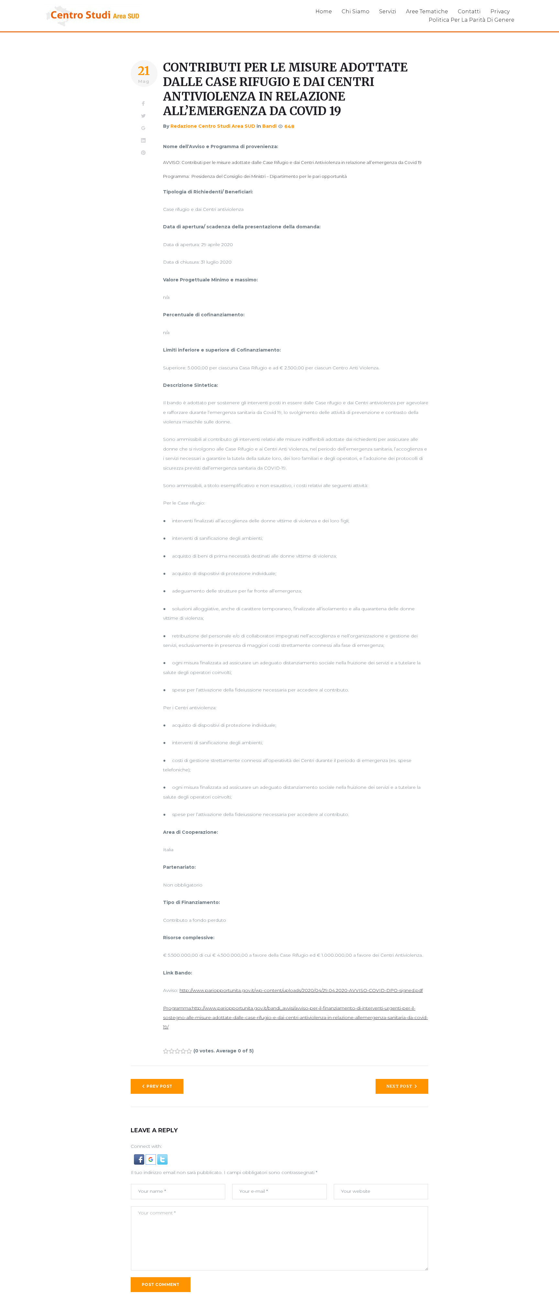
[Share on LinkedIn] (143, 140)
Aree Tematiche (427, 11)
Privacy (500, 11)
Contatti (469, 11)
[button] (140, 1159)
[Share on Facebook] (143, 103)
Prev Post (159, 1086)
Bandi (269, 126)
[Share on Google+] (143, 128)
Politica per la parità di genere (471, 20)
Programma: (177, 1008)
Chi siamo (355, 11)
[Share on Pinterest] (143, 153)
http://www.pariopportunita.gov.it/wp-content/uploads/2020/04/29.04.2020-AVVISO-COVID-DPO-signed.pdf (301, 990)
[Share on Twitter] (143, 116)
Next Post (399, 1086)
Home (323, 11)
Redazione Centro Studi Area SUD (212, 126)
